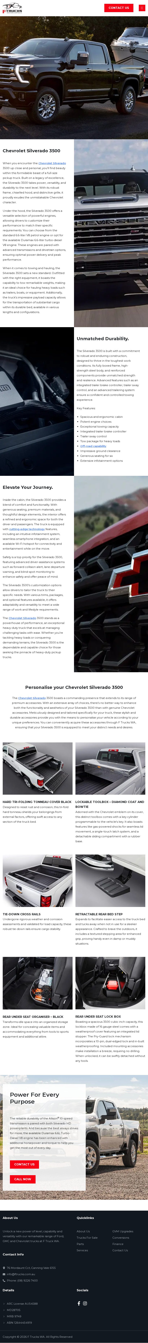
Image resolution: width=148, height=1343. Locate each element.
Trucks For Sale (87, 1237)
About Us (83, 1231)
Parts (80, 1244)
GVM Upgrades (122, 1231)
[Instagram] (85, 1303)
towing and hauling (41, 268)
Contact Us (120, 1250)
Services (82, 1250)
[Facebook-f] (79, 1303)
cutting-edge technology (27, 529)
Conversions (120, 1237)
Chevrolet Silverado (52, 163)
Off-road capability (93, 446)
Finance (117, 1244)
